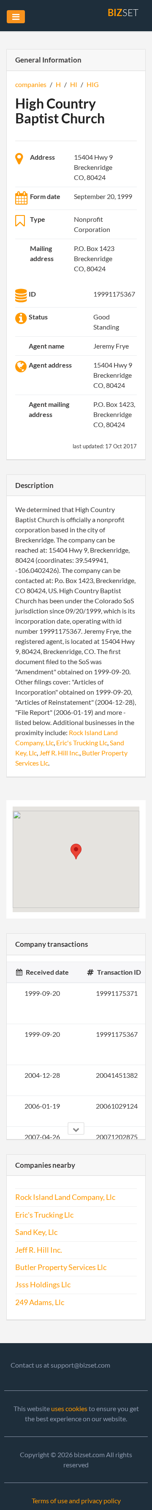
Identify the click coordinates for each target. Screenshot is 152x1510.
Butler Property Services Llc (60, 1267)
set (123, 12)
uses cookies (69, 1408)
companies (30, 84)
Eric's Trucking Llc (81, 743)
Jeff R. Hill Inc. (59, 753)
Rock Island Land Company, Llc (65, 1197)
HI (73, 84)
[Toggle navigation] (16, 16)
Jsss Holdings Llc (43, 1284)
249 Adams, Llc (39, 1302)
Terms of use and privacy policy (76, 1500)
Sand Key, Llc (36, 1232)
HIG (93, 84)
